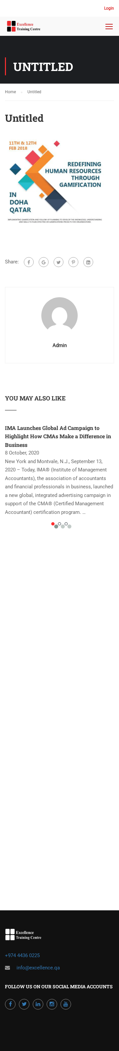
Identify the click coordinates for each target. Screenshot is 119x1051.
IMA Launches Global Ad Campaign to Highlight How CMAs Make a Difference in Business (58, 436)
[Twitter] (58, 262)
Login (109, 8)
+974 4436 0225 (23, 955)
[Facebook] (29, 262)
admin (60, 345)
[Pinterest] (73, 262)
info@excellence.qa (38, 968)
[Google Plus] (44, 262)
